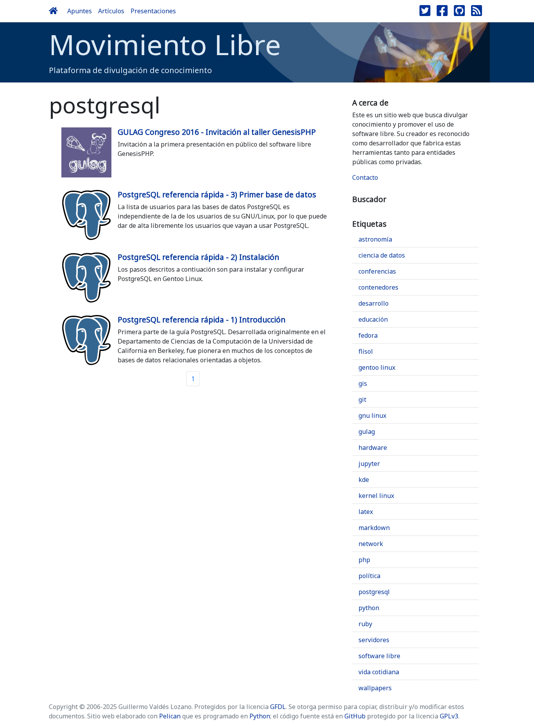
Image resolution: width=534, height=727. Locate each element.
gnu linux (372, 415)
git (362, 399)
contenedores (378, 287)
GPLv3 (449, 716)
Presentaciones (153, 11)
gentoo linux (376, 367)
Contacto (365, 177)
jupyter (369, 463)
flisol (365, 351)
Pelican (170, 716)
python (368, 607)
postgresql (374, 591)
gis (362, 383)
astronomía (375, 239)
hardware (372, 447)
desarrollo (373, 303)
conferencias (377, 271)
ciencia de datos (381, 255)
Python (259, 716)
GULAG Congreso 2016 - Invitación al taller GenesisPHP (217, 132)
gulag (366, 431)
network (370, 543)
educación (373, 319)
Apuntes (79, 11)
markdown (374, 527)
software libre (379, 656)
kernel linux (376, 495)
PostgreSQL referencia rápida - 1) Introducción (201, 319)
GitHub (355, 716)
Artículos (111, 11)
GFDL (278, 706)
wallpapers (375, 688)
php (364, 559)
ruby (365, 624)
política (369, 575)
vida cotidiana (378, 672)
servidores (373, 640)
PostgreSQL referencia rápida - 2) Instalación (198, 257)
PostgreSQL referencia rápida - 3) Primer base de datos (217, 194)
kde (363, 479)
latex (365, 511)
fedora (368, 335)
